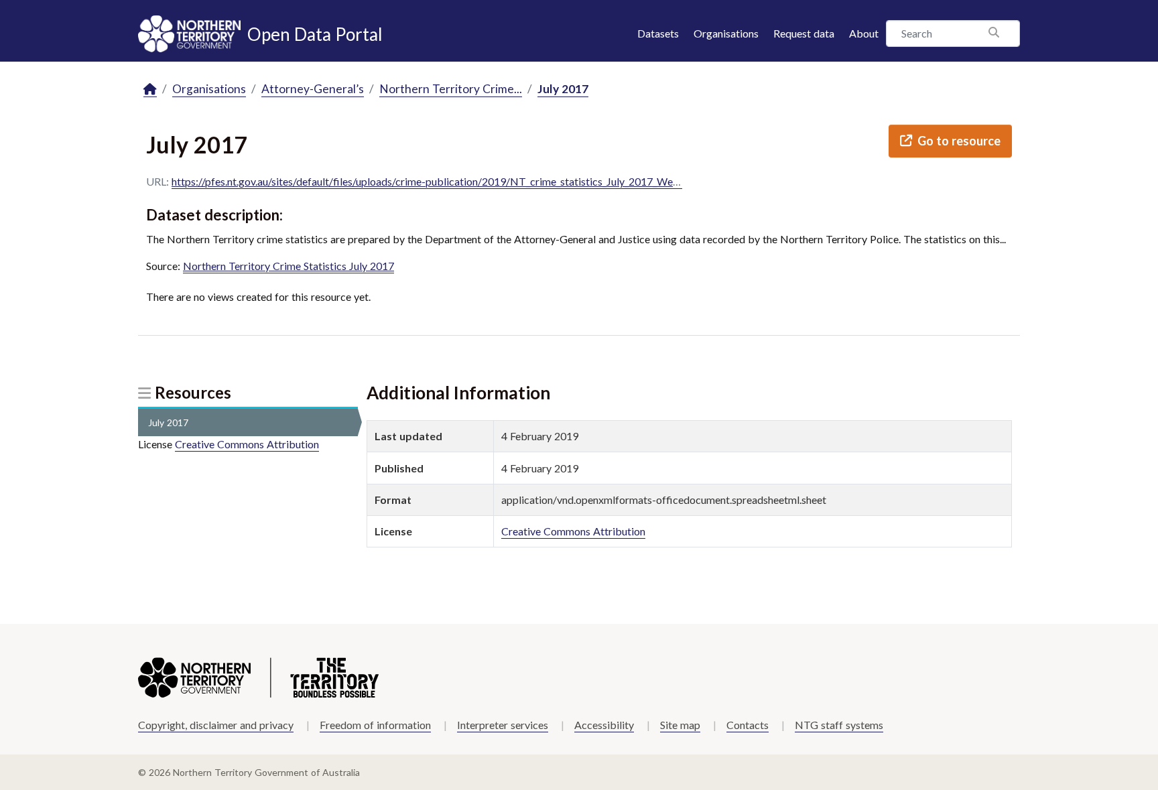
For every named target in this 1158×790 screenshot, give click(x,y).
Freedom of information (375, 724)
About (864, 33)
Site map (680, 724)
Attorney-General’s (312, 89)
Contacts (747, 724)
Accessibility (604, 724)
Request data (803, 33)
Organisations (726, 33)
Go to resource (959, 140)
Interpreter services (502, 724)
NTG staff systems (839, 724)
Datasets (658, 33)
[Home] (150, 89)
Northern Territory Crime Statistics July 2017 (288, 265)
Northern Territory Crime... (450, 89)
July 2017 (562, 89)
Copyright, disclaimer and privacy (216, 724)
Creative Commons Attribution (247, 444)
